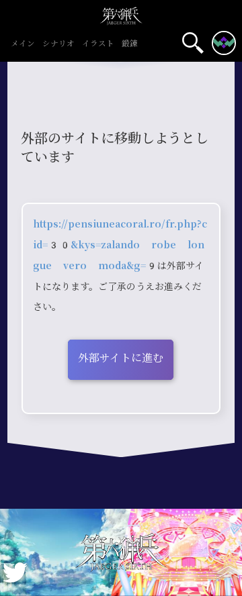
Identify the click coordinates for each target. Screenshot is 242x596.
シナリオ (58, 44)
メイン (23, 44)
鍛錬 (130, 44)
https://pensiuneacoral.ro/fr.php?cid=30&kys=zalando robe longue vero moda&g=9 (120, 245)
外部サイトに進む (120, 358)
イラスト (98, 44)
